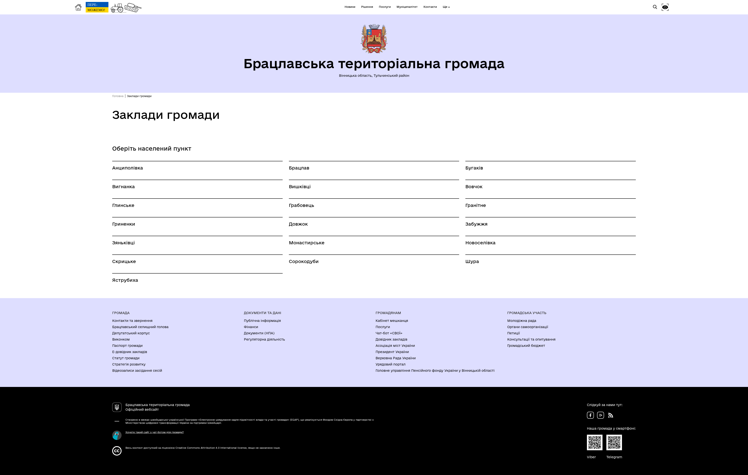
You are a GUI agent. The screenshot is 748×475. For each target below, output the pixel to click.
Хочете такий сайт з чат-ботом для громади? (154, 432)
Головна (117, 96)
